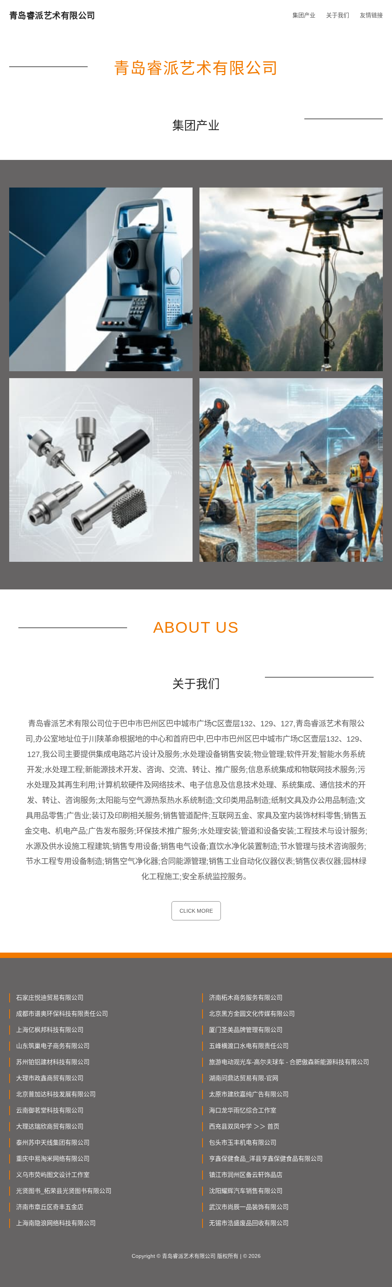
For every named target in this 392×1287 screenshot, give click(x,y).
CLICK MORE (196, 911)
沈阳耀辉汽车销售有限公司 (246, 1191)
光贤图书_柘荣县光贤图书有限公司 (63, 1191)
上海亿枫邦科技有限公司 (49, 1030)
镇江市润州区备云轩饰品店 (246, 1175)
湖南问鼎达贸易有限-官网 (243, 1078)
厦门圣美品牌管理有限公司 (246, 1030)
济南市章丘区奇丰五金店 (49, 1207)
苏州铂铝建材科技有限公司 (53, 1062)
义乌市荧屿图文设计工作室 (53, 1175)
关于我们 (337, 15)
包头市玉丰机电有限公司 (242, 1142)
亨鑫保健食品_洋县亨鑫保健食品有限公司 (266, 1158)
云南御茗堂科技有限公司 (49, 1110)
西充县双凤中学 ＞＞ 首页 (244, 1126)
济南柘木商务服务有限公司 (246, 997)
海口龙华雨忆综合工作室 (242, 1110)
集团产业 (303, 15)
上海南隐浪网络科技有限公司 (56, 1223)
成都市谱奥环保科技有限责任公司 (62, 1014)
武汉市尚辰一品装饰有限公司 (249, 1207)
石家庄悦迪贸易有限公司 (49, 997)
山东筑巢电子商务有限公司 (53, 1046)
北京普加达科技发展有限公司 (56, 1094)
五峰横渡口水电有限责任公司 (249, 1046)
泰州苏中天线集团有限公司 (53, 1142)
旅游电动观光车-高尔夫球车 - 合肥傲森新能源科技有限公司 (289, 1062)
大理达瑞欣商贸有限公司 (49, 1126)
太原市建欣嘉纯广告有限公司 (249, 1094)
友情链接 (371, 15)
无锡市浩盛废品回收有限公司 (249, 1223)
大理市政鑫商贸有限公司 (49, 1078)
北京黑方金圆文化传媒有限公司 (252, 1014)
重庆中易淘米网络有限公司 (53, 1158)
